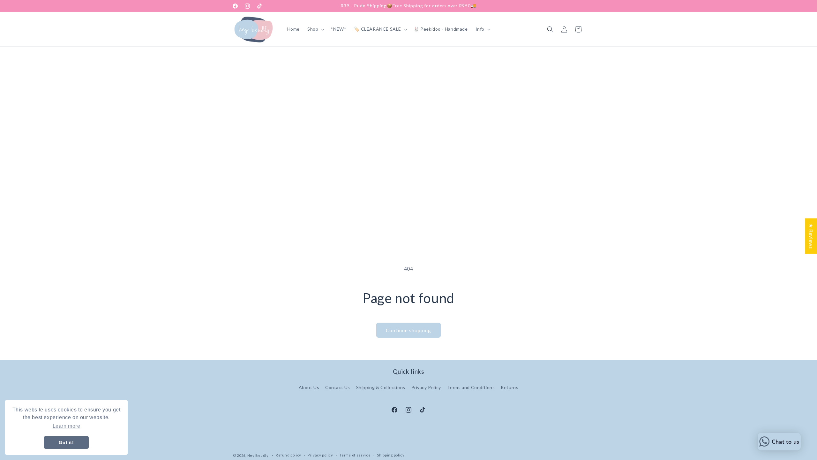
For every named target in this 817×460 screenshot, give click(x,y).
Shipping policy (391, 455)
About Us (309, 387)
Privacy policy (320, 455)
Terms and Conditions (471, 387)
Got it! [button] (66, 442)
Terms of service (355, 455)
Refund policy (288, 455)
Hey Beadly (258, 455)
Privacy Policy (426, 387)
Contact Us (337, 387)
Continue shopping (408, 330)
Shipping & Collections (380, 387)
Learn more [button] (66, 426)
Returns (509, 387)
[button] (315, 29)
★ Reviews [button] (811, 236)
